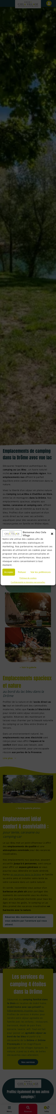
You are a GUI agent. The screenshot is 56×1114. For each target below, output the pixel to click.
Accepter (8, 572)
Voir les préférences (40, 572)
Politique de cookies (28, 578)
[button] (52, 533)
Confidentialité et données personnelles (28, 582)
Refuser (22, 572)
